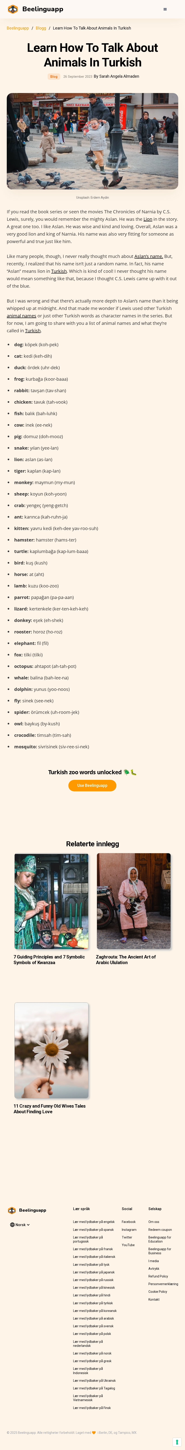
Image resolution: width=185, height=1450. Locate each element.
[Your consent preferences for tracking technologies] (177, 1442)
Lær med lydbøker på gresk (92, 1361)
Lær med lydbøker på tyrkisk (93, 1303)
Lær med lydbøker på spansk (93, 1229)
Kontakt (154, 1299)
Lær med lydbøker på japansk (94, 1272)
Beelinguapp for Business (159, 1251)
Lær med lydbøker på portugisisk (88, 1239)
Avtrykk (153, 1268)
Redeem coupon (160, 1229)
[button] (165, 9)
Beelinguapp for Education (159, 1239)
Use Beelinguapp (92, 785)
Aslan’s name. (148, 256)
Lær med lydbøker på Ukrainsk (94, 1380)
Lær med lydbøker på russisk (93, 1280)
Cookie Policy (157, 1291)
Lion (147, 219)
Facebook (129, 1222)
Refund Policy (158, 1276)
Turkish (59, 271)
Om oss (153, 1222)
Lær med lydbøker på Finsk (92, 1408)
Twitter (127, 1237)
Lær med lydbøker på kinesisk (94, 1287)
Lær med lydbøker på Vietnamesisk (88, 1398)
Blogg (41, 28)
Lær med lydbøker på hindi (91, 1295)
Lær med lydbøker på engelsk (94, 1222)
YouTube (128, 1245)
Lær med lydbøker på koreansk (95, 1311)
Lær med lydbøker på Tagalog (94, 1388)
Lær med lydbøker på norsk (92, 1353)
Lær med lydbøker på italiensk (94, 1257)
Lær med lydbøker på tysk (91, 1264)
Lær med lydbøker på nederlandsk (88, 1344)
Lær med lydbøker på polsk (92, 1334)
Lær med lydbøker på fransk (93, 1249)
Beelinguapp (18, 28)
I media (153, 1261)
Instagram (129, 1229)
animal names (21, 316)
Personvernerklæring (163, 1284)
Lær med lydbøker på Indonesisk (88, 1371)
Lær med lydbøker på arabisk (93, 1318)
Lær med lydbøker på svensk (93, 1326)
